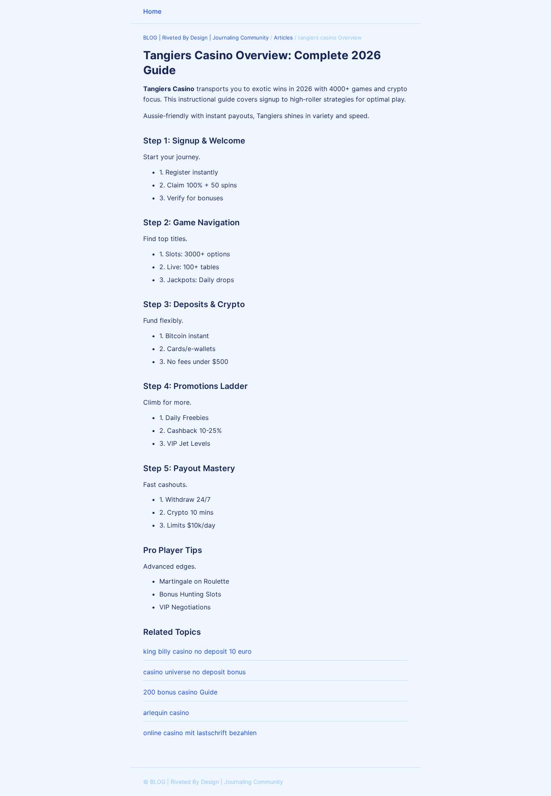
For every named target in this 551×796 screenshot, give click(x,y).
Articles (283, 37)
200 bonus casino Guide (180, 692)
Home (152, 11)
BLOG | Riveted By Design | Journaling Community (206, 37)
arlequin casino (166, 713)
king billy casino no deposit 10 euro (197, 651)
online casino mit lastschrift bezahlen (200, 733)
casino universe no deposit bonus (194, 672)
